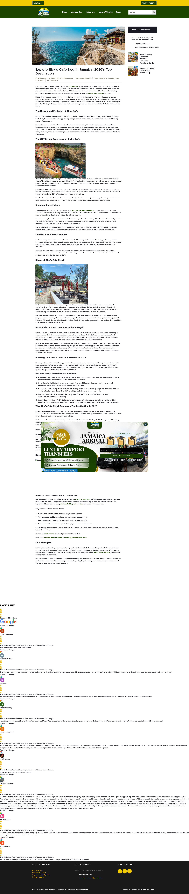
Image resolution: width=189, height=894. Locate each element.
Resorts (88, 78)
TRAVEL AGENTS (148, 3)
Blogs (125, 889)
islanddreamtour (66, 78)
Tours (118, 12)
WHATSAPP (38, 3)
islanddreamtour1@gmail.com (147, 47)
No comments (52, 80)
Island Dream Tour (82, 499)
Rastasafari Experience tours (72, 504)
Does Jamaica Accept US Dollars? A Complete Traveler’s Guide (146, 58)
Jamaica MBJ (40, 437)
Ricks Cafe (73, 86)
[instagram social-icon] (124, 871)
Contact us (135, 889)
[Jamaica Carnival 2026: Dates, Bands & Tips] (133, 71)
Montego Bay (76, 12)
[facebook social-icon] (120, 871)
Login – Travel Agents (41, 875)
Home (64, 12)
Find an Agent (38, 877)
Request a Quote (39, 872)
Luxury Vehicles (106, 12)
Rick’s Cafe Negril (95, 93)
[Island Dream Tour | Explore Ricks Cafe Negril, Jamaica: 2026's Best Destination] (43, 12)
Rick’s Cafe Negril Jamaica (83, 210)
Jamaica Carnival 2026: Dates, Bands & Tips (146, 70)
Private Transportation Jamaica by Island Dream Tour (65, 537)
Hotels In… (90, 12)
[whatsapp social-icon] (129, 871)
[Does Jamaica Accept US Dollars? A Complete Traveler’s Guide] (133, 57)
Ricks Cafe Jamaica (106, 78)
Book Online (49, 534)
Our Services (37, 870)
